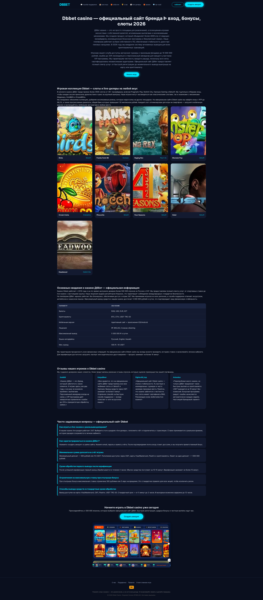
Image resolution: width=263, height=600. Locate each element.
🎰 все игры (103, 4)
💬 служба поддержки (89, 4)
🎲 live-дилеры (135, 4)
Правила (131, 582)
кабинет (178, 4)
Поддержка (122, 582)
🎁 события (115, 4)
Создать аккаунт (131, 516)
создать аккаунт (194, 4)
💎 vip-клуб (157, 4)
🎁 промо (146, 4)
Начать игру (132, 74)
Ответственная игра (143, 582)
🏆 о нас (125, 4)
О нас (114, 582)
